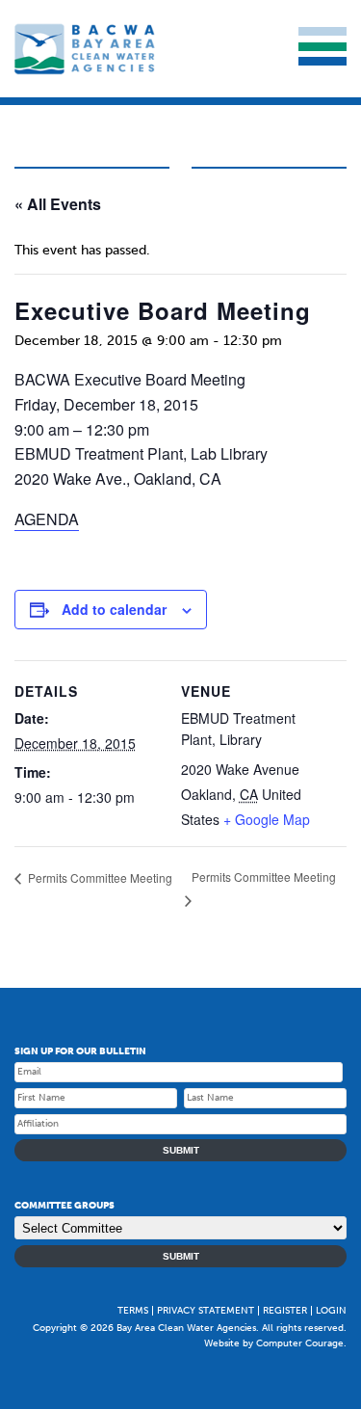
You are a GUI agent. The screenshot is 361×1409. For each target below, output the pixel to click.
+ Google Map (266, 819)
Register (285, 1310)
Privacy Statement (205, 1310)
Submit (181, 1150)
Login (331, 1310)
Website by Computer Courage (274, 1343)
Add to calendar (114, 609)
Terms (132, 1310)
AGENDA (46, 519)
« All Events (57, 204)
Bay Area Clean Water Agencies (86, 48)
